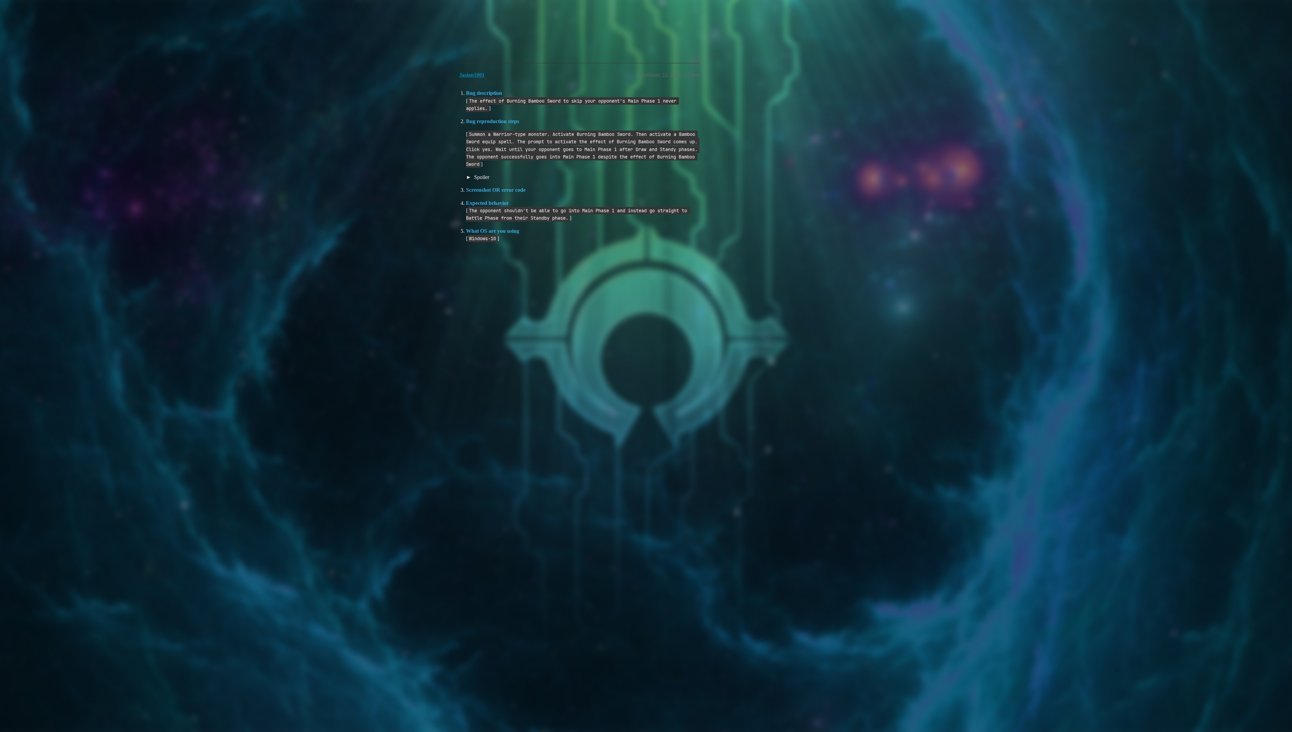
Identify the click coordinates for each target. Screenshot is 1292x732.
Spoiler (481, 177)
